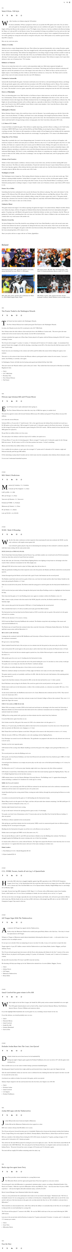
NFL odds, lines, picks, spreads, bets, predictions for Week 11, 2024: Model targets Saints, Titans (18, 296)
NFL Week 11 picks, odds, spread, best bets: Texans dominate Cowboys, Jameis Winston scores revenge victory (53, 296)
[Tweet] (7, 15)
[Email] (16, 15)
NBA (3, 308)
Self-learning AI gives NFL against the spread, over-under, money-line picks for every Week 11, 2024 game (18, 270)
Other (3, 472)
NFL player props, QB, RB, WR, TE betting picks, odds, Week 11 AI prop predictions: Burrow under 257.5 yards (52, 270)
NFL (3, 8)
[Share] (2, 15)
